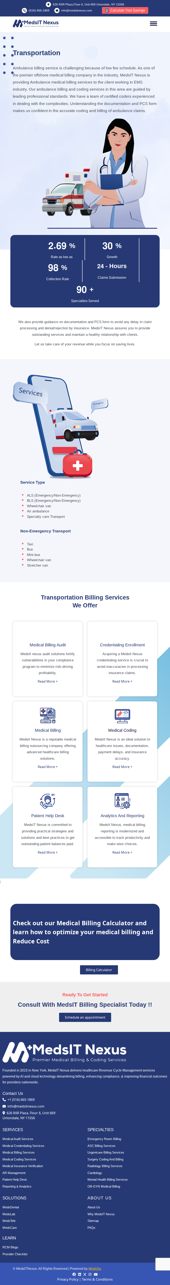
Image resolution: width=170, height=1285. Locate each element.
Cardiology (94, 1173)
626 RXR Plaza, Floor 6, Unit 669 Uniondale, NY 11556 (28, 1115)
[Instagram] (90, 1274)
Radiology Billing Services (105, 1166)
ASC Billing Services (101, 1146)
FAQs (91, 1227)
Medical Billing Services (18, 1152)
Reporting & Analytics (17, 1186)
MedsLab (8, 1214)
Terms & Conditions (97, 1279)
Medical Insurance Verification (22, 1166)
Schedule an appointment (85, 1017)
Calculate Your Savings (127, 10)
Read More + (48, 681)
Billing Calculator (99, 970)
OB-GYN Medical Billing (103, 1186)
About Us (93, 1207)
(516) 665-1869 (39, 10)
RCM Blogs (10, 1247)
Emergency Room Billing (104, 1139)
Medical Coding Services (19, 1159)
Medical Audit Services (17, 1139)
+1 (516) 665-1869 (21, 1099)
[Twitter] (85, 1274)
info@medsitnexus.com (76, 10)
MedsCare (9, 1227)
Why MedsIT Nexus (101, 1214)
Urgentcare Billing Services (105, 1152)
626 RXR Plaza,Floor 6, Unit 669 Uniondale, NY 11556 (88, 4)
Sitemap (93, 1221)
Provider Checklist (14, 1254)
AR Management (14, 1173)
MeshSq (95, 1268)
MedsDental (10, 1207)
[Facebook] (74, 1274)
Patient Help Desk (14, 1179)
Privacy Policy (67, 1279)
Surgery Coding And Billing (105, 1159)
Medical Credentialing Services (23, 1146)
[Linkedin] (80, 1274)
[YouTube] (96, 1274)
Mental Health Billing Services (107, 1179)
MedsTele (9, 1221)
